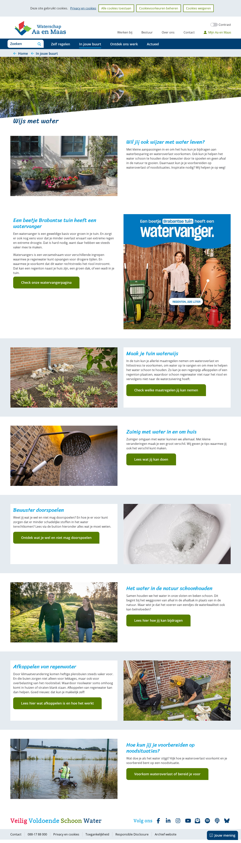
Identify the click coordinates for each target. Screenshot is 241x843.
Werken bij (124, 32)
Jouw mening (224, 835)
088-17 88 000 (37, 834)
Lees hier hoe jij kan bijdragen (158, 620)
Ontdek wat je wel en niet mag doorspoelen (56, 537)
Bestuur (147, 32)
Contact (189, 32)
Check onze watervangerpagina (46, 282)
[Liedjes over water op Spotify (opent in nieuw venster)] (207, 821)
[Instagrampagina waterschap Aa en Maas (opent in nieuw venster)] (178, 821)
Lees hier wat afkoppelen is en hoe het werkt (57, 703)
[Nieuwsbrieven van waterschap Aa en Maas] (197, 821)
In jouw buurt (90, 44)
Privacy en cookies (83, 8)
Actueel (153, 44)
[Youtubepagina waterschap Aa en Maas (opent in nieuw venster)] (187, 821)
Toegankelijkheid (97, 834)
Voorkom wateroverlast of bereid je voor (167, 774)
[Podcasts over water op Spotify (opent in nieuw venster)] (217, 821)
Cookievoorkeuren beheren (158, 8)
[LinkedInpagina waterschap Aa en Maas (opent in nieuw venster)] (168, 821)
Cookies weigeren (198, 8)
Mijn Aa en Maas (219, 32)
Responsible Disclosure (132, 834)
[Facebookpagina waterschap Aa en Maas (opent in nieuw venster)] (158, 821)
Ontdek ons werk (124, 44)
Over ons (168, 32)
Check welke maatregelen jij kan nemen (166, 390)
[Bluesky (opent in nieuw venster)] (227, 821)
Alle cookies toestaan (116, 8)
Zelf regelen (60, 44)
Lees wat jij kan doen (151, 459)
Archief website (165, 834)
